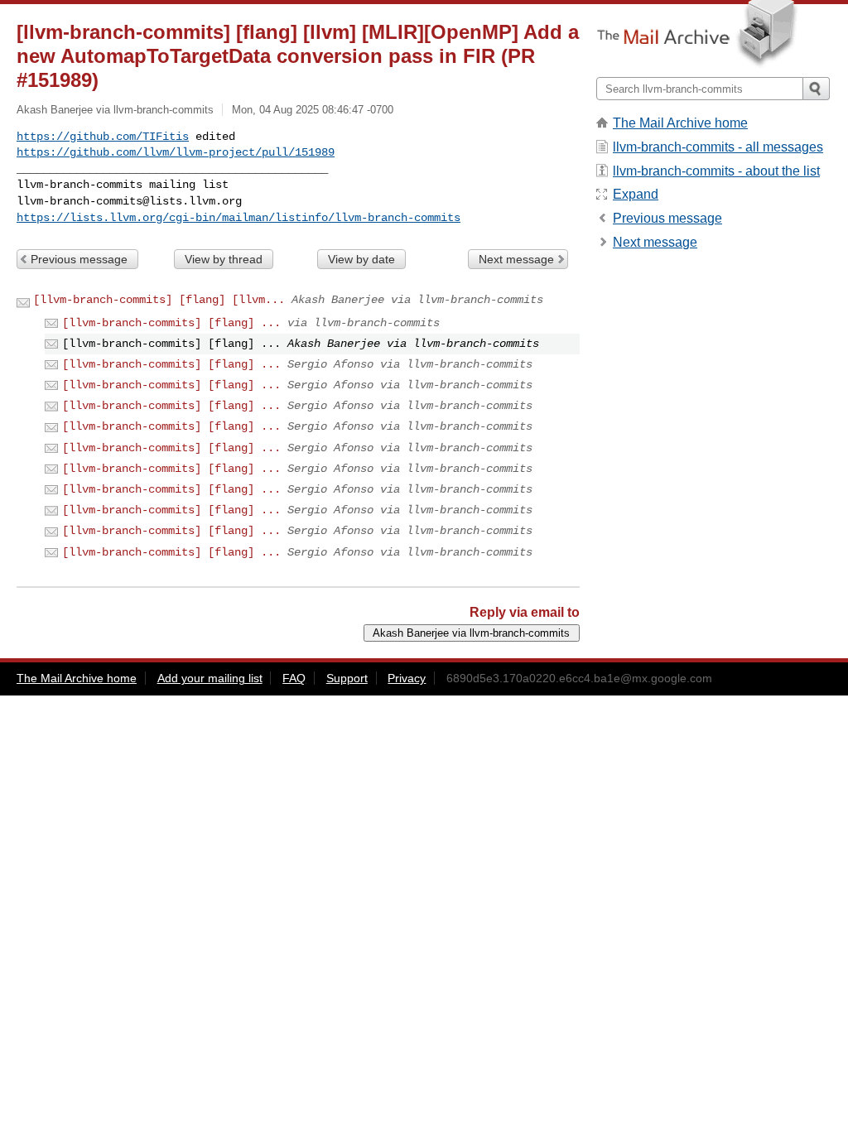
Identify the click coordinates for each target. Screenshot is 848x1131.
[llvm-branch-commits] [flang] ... (171, 323)
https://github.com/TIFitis (103, 136)
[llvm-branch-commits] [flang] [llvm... (159, 299)
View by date (361, 259)
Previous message (79, 259)
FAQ (294, 678)
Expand (635, 194)
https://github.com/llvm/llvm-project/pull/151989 (176, 152)
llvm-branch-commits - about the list (716, 171)
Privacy (407, 678)
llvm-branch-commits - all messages (718, 147)
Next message (516, 259)
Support (347, 678)
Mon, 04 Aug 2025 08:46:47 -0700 (312, 109)
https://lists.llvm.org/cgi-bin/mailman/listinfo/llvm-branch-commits (238, 217)
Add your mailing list (210, 678)
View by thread (224, 259)
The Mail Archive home (680, 123)
